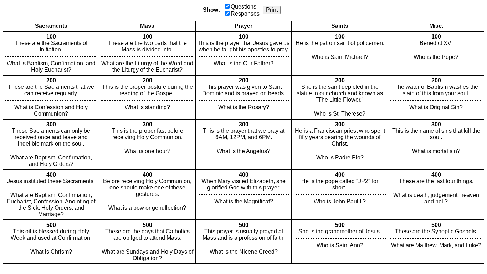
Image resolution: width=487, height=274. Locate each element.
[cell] (51, 53)
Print (272, 10)
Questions (243, 7)
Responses (245, 14)
